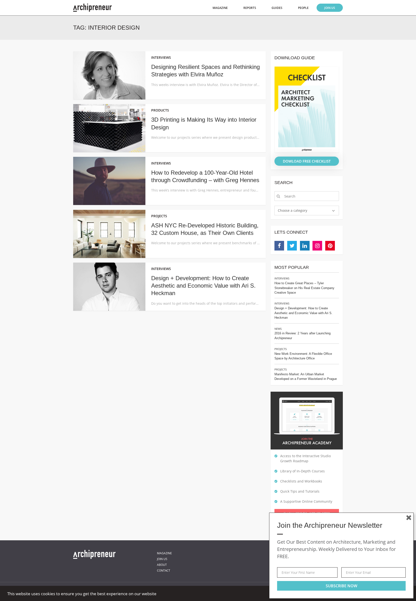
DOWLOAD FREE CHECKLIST (307, 161)
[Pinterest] (330, 246)
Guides (277, 8)
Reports (249, 8)
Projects (280, 349)
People (303, 8)
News (278, 328)
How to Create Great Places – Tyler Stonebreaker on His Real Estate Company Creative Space (304, 287)
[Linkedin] (305, 246)
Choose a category (292, 210)
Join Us (329, 8)
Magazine (220, 8)
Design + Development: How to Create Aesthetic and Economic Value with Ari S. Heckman (203, 285)
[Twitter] (292, 246)
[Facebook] (279, 246)
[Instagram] (317, 246)
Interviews (281, 278)
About (162, 565)
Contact (163, 570)
